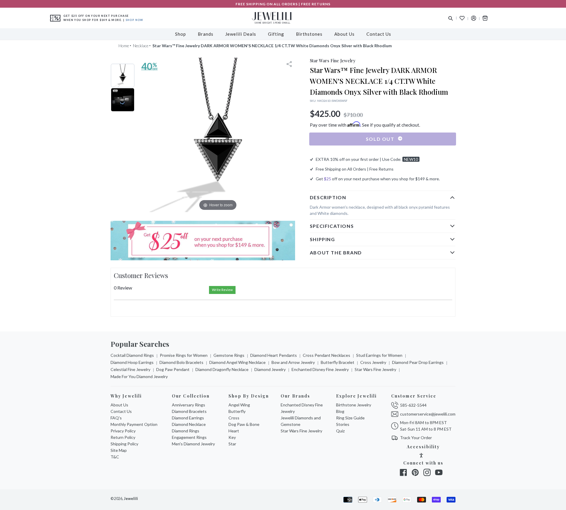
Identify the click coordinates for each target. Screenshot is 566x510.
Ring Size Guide (350, 417)
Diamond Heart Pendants (273, 355)
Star (232, 443)
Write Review (222, 290)
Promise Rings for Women (184, 355)
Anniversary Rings (188, 404)
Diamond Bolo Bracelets (181, 362)
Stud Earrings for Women (379, 355)
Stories (342, 424)
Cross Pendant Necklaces (326, 355)
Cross (233, 417)
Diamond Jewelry (270, 369)
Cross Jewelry (373, 362)
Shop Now (134, 20)
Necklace (141, 45)
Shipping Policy (124, 443)
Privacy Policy (123, 430)
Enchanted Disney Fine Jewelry (320, 369)
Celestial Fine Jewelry (130, 369)
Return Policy (123, 437)
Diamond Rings (185, 430)
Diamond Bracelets (189, 411)
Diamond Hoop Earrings (132, 362)
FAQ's (116, 417)
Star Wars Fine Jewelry (375, 369)
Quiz (340, 430)
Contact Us (121, 411)
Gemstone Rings (228, 355)
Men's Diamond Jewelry (193, 443)
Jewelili (131, 498)
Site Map (119, 450)
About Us (119, 404)
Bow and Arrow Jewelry (293, 362)
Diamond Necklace (189, 424)
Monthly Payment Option (134, 424)
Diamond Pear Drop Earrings (418, 362)
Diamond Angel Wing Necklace (237, 362)
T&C (115, 456)
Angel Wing (239, 404)
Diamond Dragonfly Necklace (222, 369)
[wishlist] (462, 18)
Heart (233, 430)
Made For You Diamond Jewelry (139, 376)
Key (232, 437)
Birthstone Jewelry (353, 404)
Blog (340, 411)
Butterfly (237, 411)
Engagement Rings (189, 437)
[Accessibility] (421, 456)
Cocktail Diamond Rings (132, 355)
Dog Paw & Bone (243, 424)
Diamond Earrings (188, 417)
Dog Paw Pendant (173, 369)
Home (124, 45)
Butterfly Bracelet (337, 362)
